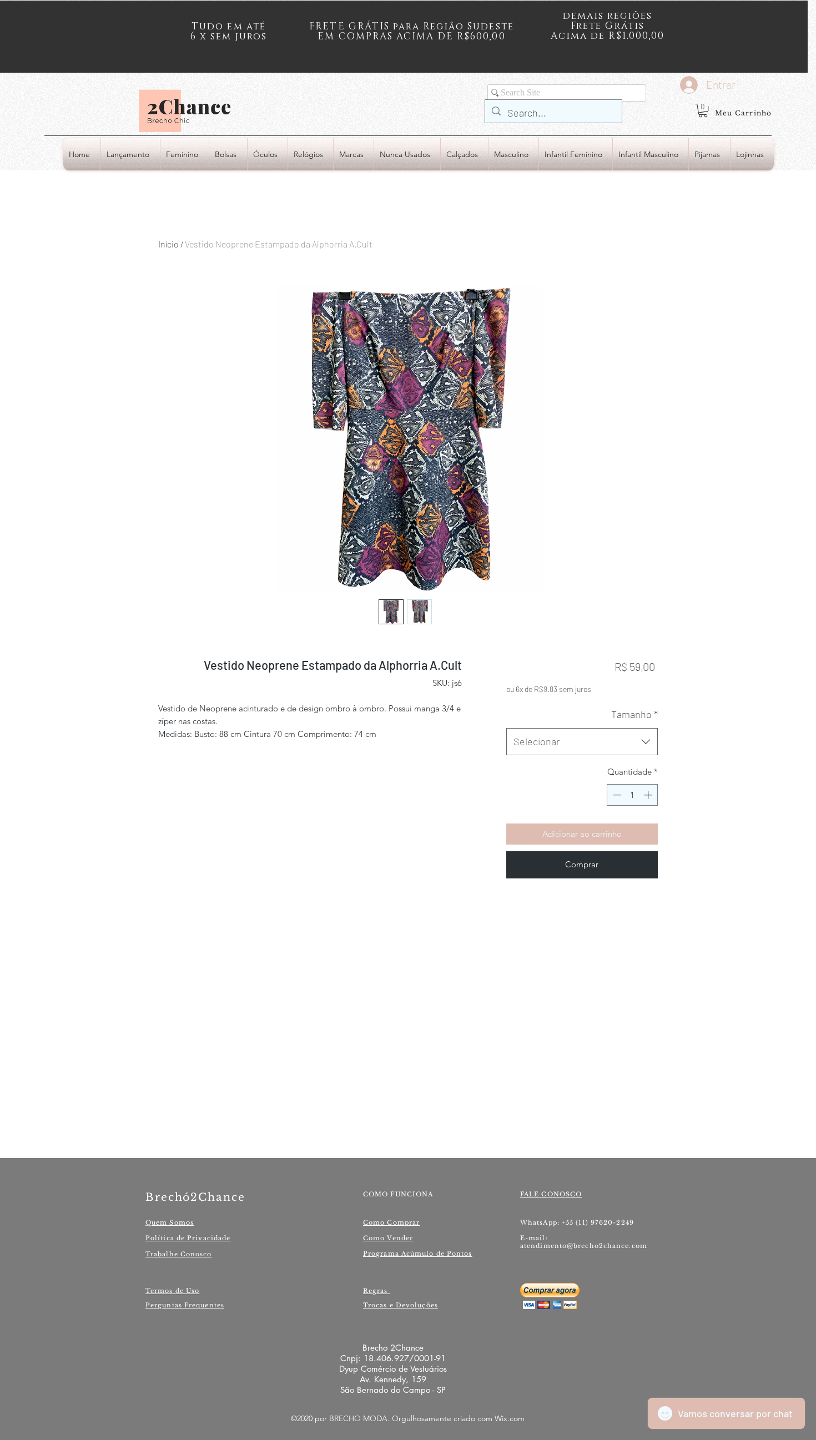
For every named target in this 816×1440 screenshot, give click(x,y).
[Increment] (649, 795)
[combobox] (582, 742)
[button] (703, 110)
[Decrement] (615, 795)
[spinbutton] (632, 795)
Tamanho (634, 714)
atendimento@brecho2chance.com (583, 1246)
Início (168, 244)
